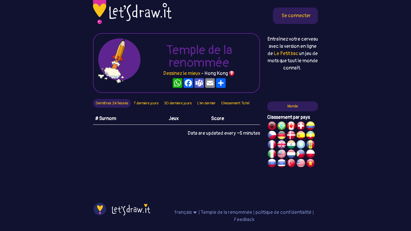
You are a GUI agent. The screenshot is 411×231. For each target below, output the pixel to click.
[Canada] (291, 127)
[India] (291, 145)
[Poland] (310, 155)
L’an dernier (206, 103)
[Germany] (281, 136)
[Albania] (272, 127)
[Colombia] (310, 127)
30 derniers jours (178, 103)
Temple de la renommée (227, 212)
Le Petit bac (286, 54)
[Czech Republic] (272, 136)
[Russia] (272, 164)
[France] (272, 145)
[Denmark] (291, 136)
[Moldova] (310, 145)
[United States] (301, 164)
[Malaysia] (281, 155)
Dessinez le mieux (181, 73)
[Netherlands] (291, 155)
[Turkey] (291, 164)
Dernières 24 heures (112, 103)
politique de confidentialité (283, 212)
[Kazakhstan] (301, 145)
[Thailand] (281, 164)
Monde (292, 106)
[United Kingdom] (281, 145)
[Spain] (301, 136)
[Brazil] (281, 127)
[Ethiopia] (310, 136)
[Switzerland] (301, 127)
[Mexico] (272, 155)
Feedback (244, 220)
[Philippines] (301, 155)
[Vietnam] (310, 164)
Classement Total (235, 103)
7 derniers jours (146, 103)
